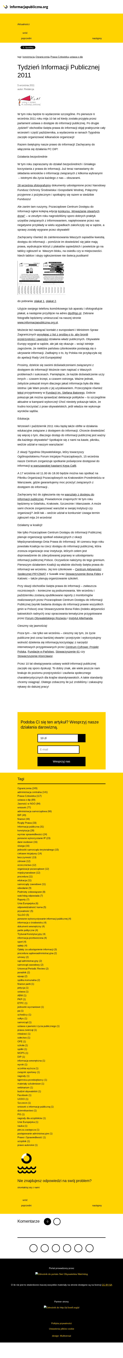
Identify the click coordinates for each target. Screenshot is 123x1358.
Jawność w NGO (28, 803)
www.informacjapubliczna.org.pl (37, 322)
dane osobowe (27, 842)
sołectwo (23, 1037)
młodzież (23, 1033)
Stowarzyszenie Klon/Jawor (35, 656)
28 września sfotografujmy (34, 185)
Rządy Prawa (27, 822)
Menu (108, 7)
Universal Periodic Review (33, 968)
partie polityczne (27, 930)
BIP (21, 815)
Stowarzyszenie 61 (68, 651)
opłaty (22, 945)
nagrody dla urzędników (31, 1118)
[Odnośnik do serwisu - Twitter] (45, 1248)
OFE (21, 1041)
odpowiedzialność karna (31, 907)
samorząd (24, 1022)
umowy (23, 957)
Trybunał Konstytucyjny (31, 934)
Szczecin (24, 1102)
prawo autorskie (27, 1145)
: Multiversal (61, 1336)
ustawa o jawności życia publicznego (38, 1026)
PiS (21, 1114)
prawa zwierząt (27, 1030)
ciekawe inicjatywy (29, 853)
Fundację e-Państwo (41, 651)
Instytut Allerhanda (81, 618)
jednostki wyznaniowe (30, 1007)
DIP (21, 1056)
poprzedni (25, 38)
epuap (22, 976)
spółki (22, 1049)
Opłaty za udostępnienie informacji (37, 949)
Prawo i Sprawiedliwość (31, 1137)
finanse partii (25, 984)
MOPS (22, 1053)
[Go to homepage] (49, 7)
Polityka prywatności (61, 1323)
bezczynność (26, 857)
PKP (21, 999)
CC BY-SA (107, 1285)
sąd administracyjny (29, 961)
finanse (23, 819)
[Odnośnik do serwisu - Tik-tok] (33, 1248)
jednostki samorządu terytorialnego (38, 849)
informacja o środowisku (31, 922)
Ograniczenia (42, 56)
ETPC (22, 1003)
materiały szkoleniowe (30, 1083)
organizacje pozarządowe (33, 868)
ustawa (23, 991)
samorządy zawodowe (31, 884)
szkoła (22, 1045)
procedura (25, 876)
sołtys (22, 1018)
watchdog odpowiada (30, 895)
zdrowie (23, 861)
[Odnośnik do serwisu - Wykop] (78, 1248)
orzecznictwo (26, 865)
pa (20, 1010)
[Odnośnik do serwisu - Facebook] (56, 1248)
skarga (23, 845)
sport (21, 941)
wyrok (22, 1064)
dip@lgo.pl (74, 313)
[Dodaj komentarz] (57, 1221)
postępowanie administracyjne (35, 1133)
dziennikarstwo (27, 1110)
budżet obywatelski (29, 1091)
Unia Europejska (27, 903)
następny (97, 38)
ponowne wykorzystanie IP (33, 838)
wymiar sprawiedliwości (32, 834)
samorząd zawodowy (30, 964)
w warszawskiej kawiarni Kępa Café (53, 465)
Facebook (24, 1095)
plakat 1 (39, 301)
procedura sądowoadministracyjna (37, 953)
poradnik (23, 972)
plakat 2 (51, 301)
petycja (23, 987)
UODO (22, 1099)
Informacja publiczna (30, 826)
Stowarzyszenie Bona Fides (83, 574)
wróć (25, 32)
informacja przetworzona (32, 938)
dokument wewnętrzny (31, 926)
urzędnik (23, 1141)
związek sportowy (28, 1072)
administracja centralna (32, 792)
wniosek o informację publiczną (35, 1106)
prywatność (25, 911)
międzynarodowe (28, 872)
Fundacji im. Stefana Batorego (65, 392)
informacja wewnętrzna (31, 1060)
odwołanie (24, 888)
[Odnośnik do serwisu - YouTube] (67, 1248)
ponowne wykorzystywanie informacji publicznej (44, 918)
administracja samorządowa (34, 811)
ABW (21, 995)
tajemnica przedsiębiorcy (32, 1079)
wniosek (24, 807)
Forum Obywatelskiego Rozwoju (46, 618)
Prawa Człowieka (59, 56)
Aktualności (23, 24)
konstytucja (29, 56)
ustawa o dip (76, 56)
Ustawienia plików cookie (61, 1328)
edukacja (24, 880)
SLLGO (23, 914)
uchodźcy (24, 1014)
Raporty (23, 899)
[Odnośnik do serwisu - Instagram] (90, 1248)
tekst (20, 392)
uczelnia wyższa (27, 1068)
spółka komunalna (28, 980)
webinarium (25, 1087)
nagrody (23, 1076)
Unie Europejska (27, 1122)
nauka (22, 1125)
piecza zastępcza (28, 1129)
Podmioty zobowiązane (31, 891)
